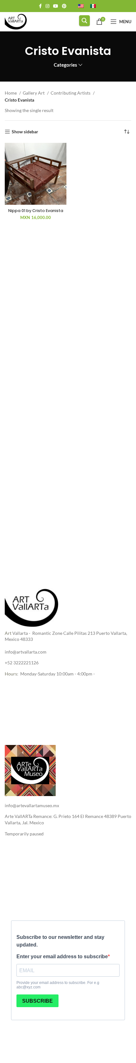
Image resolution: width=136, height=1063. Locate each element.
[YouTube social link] (55, 6)
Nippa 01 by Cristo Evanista (35, 210)
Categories (65, 65)
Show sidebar (25, 131)
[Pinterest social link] (64, 6)
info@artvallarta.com (25, 651)
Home (11, 93)
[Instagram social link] (47, 6)
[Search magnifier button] (84, 20)
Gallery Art (34, 93)
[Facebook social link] (40, 6)
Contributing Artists (71, 93)
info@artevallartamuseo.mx (32, 805)
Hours (11, 673)
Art (8, 633)
